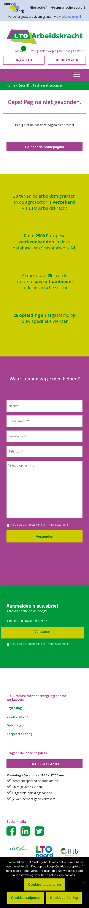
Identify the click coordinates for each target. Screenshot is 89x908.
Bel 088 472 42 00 (67, 60)
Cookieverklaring (64, 898)
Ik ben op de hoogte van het (39, 525)
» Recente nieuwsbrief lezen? (26, 621)
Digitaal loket (24, 60)
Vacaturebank (17, 716)
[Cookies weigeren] (83, 882)
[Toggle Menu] (76, 75)
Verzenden (44, 536)
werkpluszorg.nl (70, 16)
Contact (78, 51)
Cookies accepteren (44, 884)
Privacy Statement (57, 525)
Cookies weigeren (25, 898)
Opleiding (13, 725)
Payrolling (14, 708)
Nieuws (19, 51)
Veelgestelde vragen (43, 51)
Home (10, 85)
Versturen (42, 632)
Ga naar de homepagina (44, 147)
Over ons (64, 51)
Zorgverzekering (19, 734)
